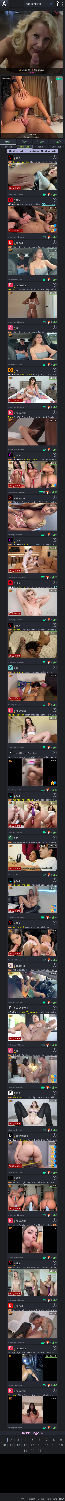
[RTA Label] (62, 1499)
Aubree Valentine (23, 800)
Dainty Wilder (21, 162)
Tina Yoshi (19, 1097)
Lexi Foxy (26, 374)
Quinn (22, 587)
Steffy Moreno (30, 1012)
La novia (18, 672)
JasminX (17, 630)
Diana (23, 1140)
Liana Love (30, 459)
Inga (10, 417)
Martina (12, 1395)
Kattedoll (18, 927)
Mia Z (27, 545)
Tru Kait (13, 289)
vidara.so (51, 204)
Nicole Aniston (21, 885)
